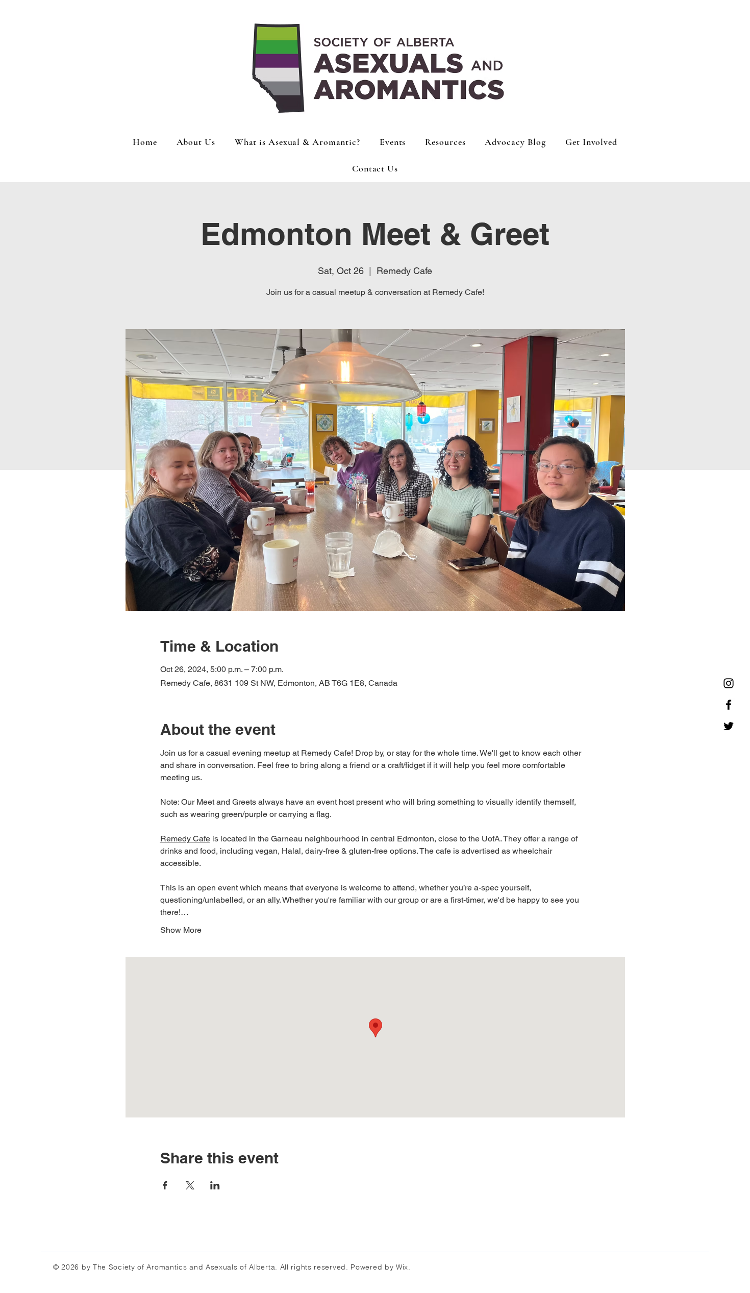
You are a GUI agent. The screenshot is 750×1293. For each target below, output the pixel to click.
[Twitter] (728, 726)
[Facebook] (728, 704)
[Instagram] (728, 683)
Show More (181, 930)
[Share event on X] (190, 1185)
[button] (392, 142)
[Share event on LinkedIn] (215, 1185)
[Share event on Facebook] (165, 1185)
